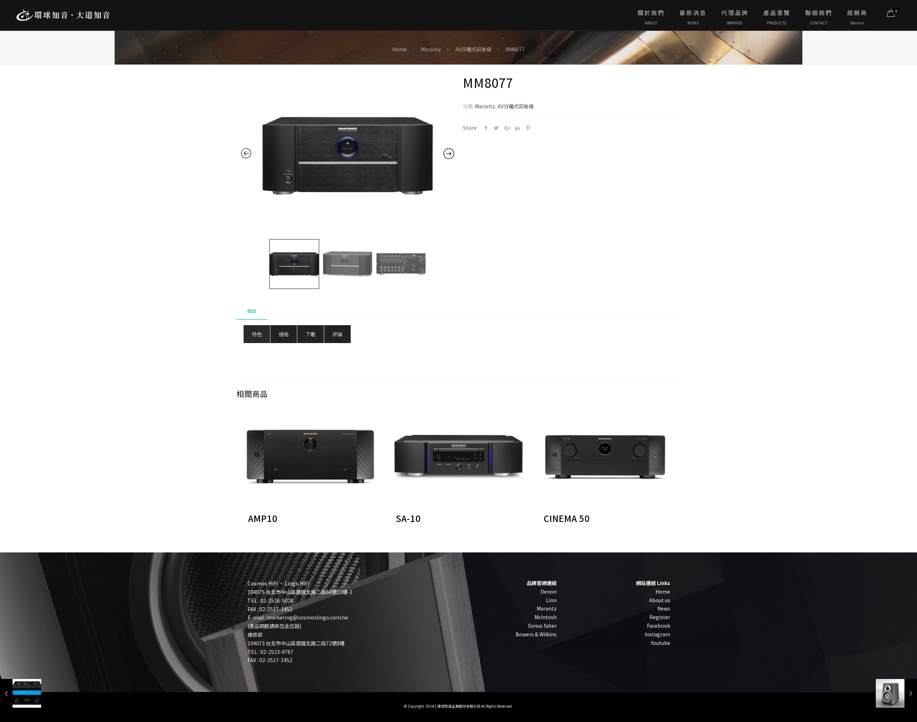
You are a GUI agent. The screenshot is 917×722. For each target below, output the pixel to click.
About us (659, 600)
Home (399, 49)
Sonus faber (542, 625)
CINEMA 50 (567, 518)
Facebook (658, 625)
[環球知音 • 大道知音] (63, 12)
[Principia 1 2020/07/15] (896, 693)
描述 (251, 311)
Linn (551, 600)
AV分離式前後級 (473, 49)
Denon (549, 591)
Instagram (657, 634)
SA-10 (408, 518)
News (663, 608)
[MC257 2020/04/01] (20, 693)
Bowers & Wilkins (536, 634)
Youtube (660, 642)
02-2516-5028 (276, 600)
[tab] (251, 311)
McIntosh (545, 617)
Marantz (431, 49)
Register (659, 617)
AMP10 (263, 518)
